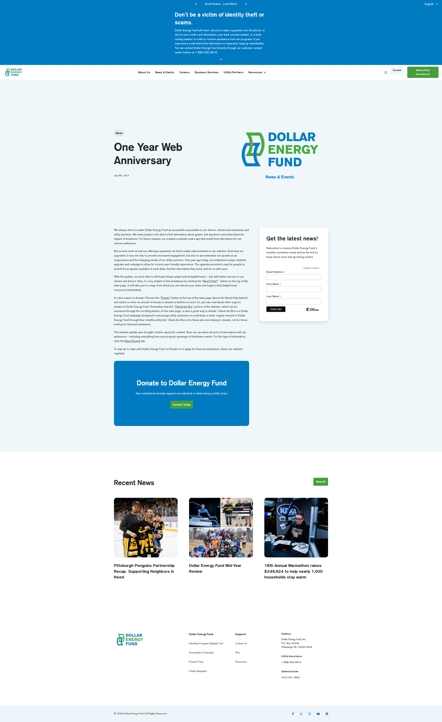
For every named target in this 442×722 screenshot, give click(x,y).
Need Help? (210, 281)
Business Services (207, 72)
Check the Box (183, 306)
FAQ (237, 652)
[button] (264, 72)
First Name (273, 284)
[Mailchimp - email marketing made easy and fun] (312, 312)
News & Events (164, 72)
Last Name (273, 296)
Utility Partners (233, 72)
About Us (144, 72)
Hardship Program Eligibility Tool (206, 643)
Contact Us (241, 643)
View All (320, 481)
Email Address (275, 272)
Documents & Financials (201, 652)
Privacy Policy (196, 661)
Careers (184, 72)
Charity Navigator (198, 671)
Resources (255, 72)
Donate (165, 298)
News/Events (132, 341)
